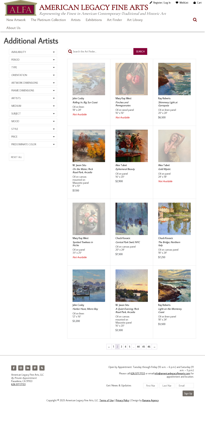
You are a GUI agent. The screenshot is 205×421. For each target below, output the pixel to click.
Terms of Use (106, 400)
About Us (13, 27)
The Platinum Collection (48, 19)
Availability (18, 52)
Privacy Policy (122, 400)
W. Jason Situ (79, 165)
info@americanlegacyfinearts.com (172, 373)
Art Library (135, 19)
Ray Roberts (164, 98)
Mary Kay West (123, 98)
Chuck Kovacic (122, 238)
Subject (16, 113)
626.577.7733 (18, 384)
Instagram (20, 367)
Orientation (19, 75)
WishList (184, 2)
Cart (199, 2)
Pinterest (34, 367)
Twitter (42, 367)
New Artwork (16, 19)
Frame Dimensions (22, 90)
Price (14, 136)
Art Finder (114, 19)
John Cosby (78, 98)
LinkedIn (27, 367)
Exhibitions (94, 19)
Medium (16, 105)
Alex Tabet (121, 165)
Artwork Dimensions (24, 82)
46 (149, 346)
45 (143, 346)
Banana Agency (150, 400)
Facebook (13, 367)
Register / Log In (162, 2)
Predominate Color (23, 144)
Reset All (16, 157)
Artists (76, 19)
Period (15, 59)
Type (14, 67)
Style (14, 129)
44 (138, 346)
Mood (15, 121)
